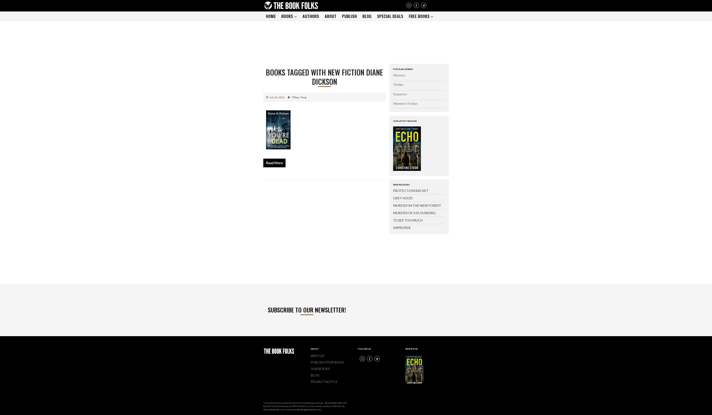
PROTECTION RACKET (410, 191)
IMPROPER (402, 228)
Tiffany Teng (298, 97)
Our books (320, 369)
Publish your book (327, 362)
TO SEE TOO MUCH (408, 220)
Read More (274, 163)
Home (271, 16)
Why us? (317, 356)
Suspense (400, 94)
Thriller (398, 85)
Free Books (419, 16)
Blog (367, 16)
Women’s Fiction (405, 103)
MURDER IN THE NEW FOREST (417, 205)
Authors (311, 16)
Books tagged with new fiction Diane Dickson (324, 77)
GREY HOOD (403, 198)
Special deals (390, 16)
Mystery (399, 75)
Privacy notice (324, 382)
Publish (349, 16)
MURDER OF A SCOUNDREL (414, 213)
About (331, 16)
